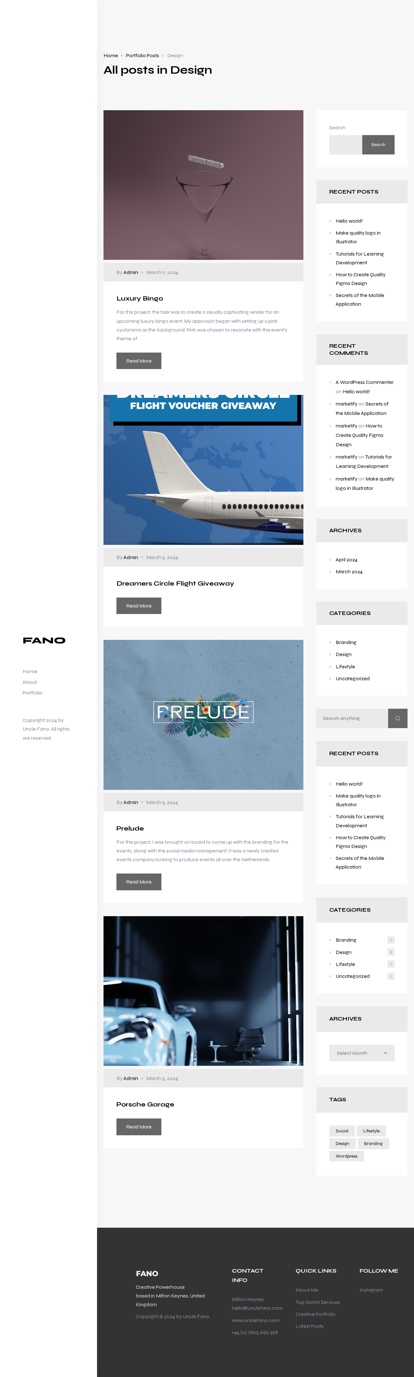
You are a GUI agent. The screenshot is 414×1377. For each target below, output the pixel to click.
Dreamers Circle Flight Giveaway (175, 583)
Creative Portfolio (315, 1314)
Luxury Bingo (139, 298)
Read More (139, 361)
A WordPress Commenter (365, 382)
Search (337, 127)
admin (131, 272)
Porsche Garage (145, 1104)
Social (342, 1131)
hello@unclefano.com (257, 1308)
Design (344, 654)
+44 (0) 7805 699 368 (255, 1332)
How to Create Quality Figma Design (361, 278)
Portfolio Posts (142, 55)
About (30, 682)
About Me (307, 1290)
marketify (346, 404)
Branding (346, 642)
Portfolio (32, 693)
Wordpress (346, 1156)
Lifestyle (345, 666)
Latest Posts (309, 1326)
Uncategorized (353, 678)
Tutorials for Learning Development (360, 258)
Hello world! (349, 221)
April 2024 (346, 559)
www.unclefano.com (255, 1320)
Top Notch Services (318, 1302)
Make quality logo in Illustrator (358, 237)
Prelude (130, 828)
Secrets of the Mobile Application (360, 299)
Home (30, 671)
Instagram (371, 1290)
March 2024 (349, 571)
